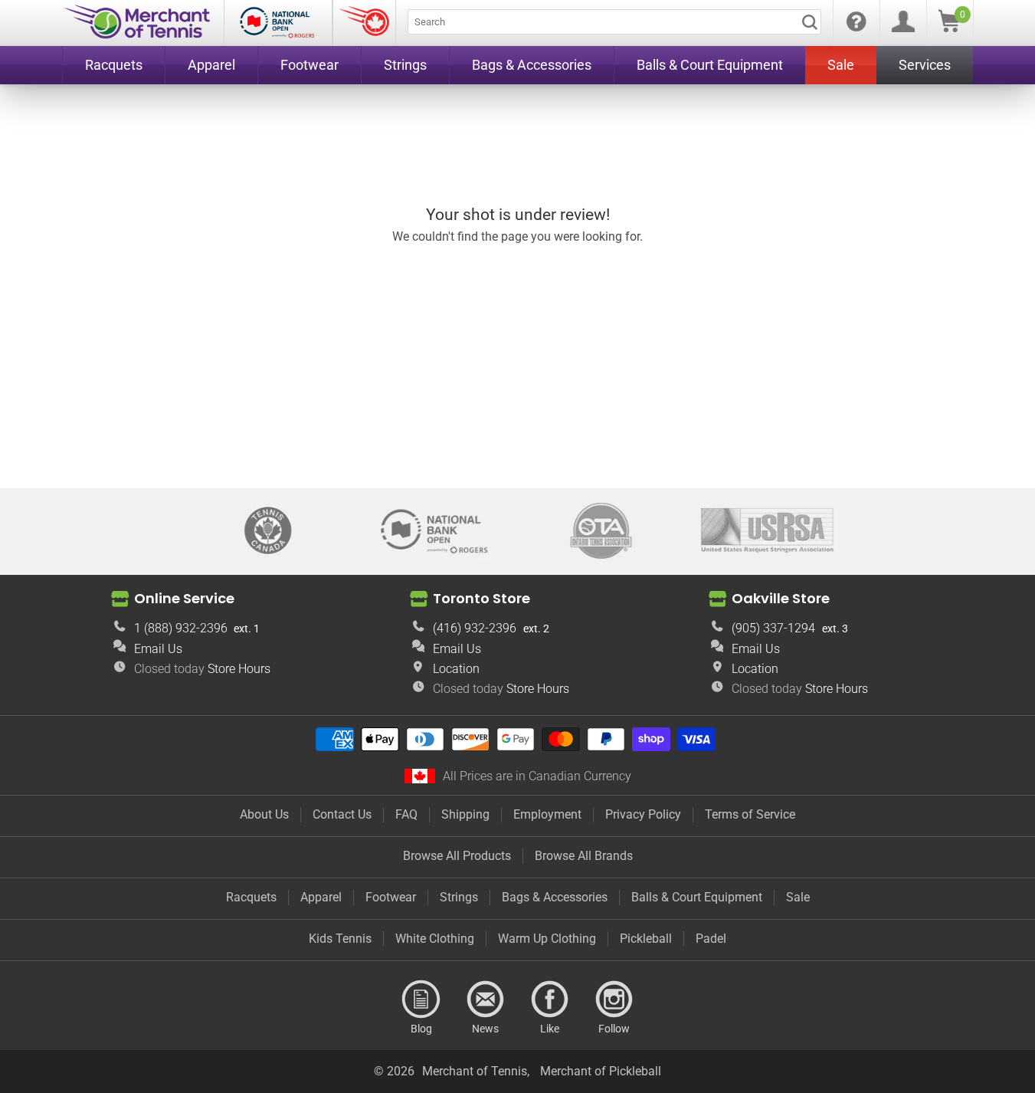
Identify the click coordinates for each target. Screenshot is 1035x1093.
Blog (421, 999)
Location (456, 668)
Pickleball (646, 938)
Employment (547, 814)
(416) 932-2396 (474, 628)
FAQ (406, 814)
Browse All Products (457, 855)
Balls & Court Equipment (696, 897)
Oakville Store (781, 598)
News (485, 999)
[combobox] (614, 21)
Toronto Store (481, 598)
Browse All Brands (584, 855)
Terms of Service (750, 814)
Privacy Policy (643, 814)
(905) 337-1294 (773, 628)
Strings (459, 897)
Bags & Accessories (555, 897)
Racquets (251, 897)
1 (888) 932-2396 (181, 628)
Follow (614, 999)
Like (550, 999)
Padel (711, 938)
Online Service (184, 598)
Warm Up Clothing (547, 938)
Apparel (321, 897)
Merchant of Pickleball (600, 1071)
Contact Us (342, 814)
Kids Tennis (340, 938)
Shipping (465, 814)
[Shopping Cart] (949, 28)
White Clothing (434, 938)
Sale (798, 897)
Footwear (390, 897)
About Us (264, 814)
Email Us (158, 649)
